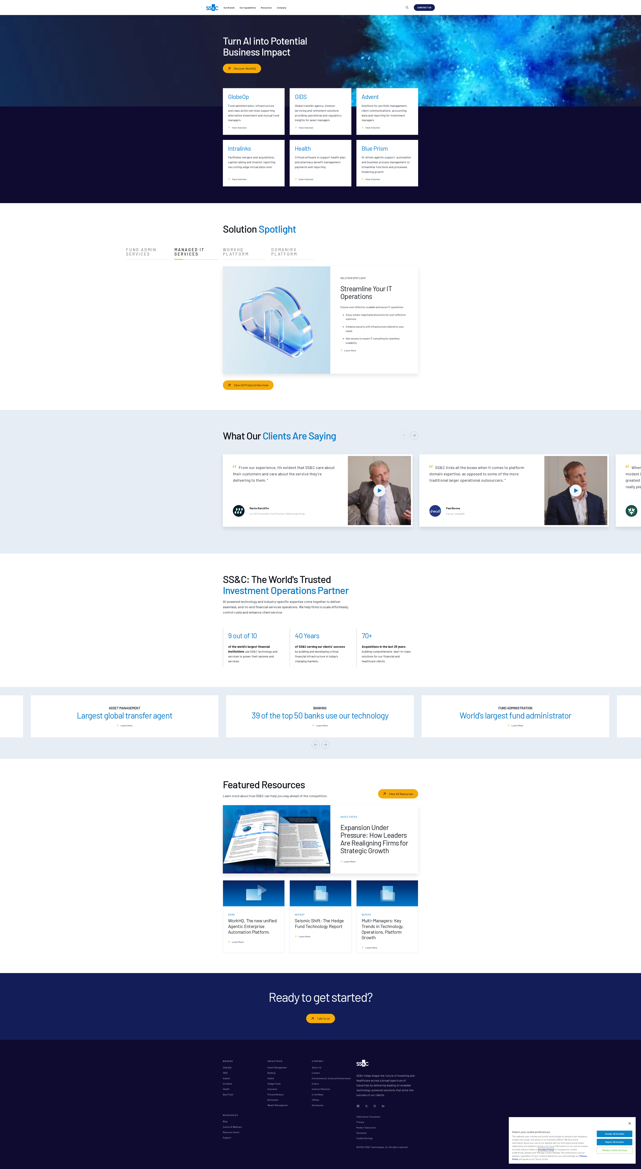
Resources (266, 7)
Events (315, 1083)
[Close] (629, 1123)
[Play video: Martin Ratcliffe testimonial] (379, 490)
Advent (226, 1078)
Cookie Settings (364, 1138)
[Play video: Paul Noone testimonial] (575, 490)
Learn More (350, 360)
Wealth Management (277, 1105)
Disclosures (317, 1105)
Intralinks (227, 1083)
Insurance (272, 1089)
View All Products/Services (251, 385)
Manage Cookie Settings (614, 1150)
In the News (317, 1094)
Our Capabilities (248, 7)
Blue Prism (228, 1094)
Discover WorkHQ (245, 68)
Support (227, 1137)
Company (281, 7)
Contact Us (424, 7)
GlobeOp (227, 1067)
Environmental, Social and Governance (331, 1078)
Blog (225, 1121)
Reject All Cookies (614, 1142)
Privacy (360, 1122)
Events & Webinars (232, 1126)
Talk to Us (323, 1018)
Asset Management (277, 1067)
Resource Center (231, 1132)
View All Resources (401, 794)
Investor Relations (321, 1089)
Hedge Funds (274, 1083)
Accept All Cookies (614, 1133)
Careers (316, 1072)
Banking (271, 1072)
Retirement (273, 1099)
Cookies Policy (546, 1149)
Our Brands (229, 7)
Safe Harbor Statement (368, 1116)
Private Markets (275, 1094)
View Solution (239, 127)
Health (226, 1089)
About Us (316, 1067)
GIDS (225, 1072)
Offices (315, 1099)
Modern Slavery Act (366, 1127)
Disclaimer (361, 1132)
